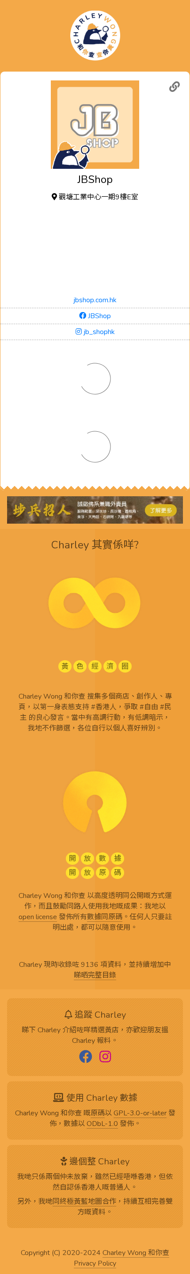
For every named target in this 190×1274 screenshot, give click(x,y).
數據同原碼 (104, 917)
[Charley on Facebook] (85, 1057)
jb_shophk (98, 332)
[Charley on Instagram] (105, 1057)
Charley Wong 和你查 (136, 1253)
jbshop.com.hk (95, 300)
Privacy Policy (95, 1263)
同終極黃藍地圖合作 (84, 1202)
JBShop (98, 316)
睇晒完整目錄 (95, 975)
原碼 (98, 1113)
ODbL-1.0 (102, 1124)
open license (38, 917)
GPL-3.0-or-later (140, 1113)
